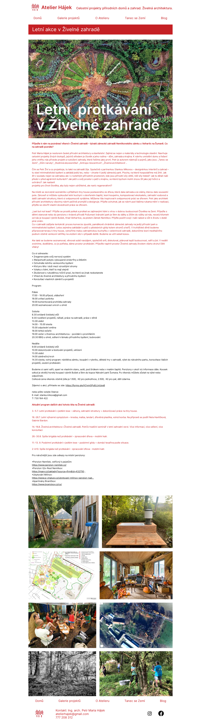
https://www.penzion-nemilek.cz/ (49, 465)
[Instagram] (149, 713)
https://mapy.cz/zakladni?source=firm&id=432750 (58, 471)
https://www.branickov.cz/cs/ (47, 484)
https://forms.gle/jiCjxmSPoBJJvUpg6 (85, 385)
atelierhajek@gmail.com (72, 714)
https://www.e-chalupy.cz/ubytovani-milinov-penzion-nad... (63, 477)
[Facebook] (161, 713)
